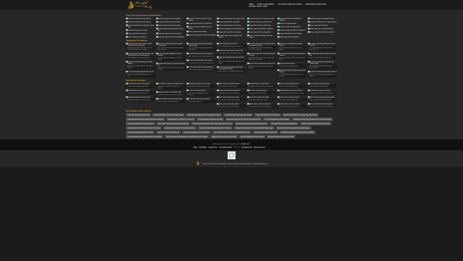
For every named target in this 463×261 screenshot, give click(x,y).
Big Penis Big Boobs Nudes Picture (252, 137)
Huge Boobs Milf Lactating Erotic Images (238, 115)
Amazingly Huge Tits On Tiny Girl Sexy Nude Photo (243, 119)
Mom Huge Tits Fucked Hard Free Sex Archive (173, 123)
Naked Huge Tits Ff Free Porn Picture (224, 137)
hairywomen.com (259, 147)
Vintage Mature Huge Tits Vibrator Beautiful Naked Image (254, 128)
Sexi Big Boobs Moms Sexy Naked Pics (284, 123)
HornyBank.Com (246, 147)
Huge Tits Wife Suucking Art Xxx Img (210, 119)
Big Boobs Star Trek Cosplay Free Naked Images (293, 128)
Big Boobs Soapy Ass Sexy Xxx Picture (281, 137)
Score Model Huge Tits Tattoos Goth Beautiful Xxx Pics (232, 132)
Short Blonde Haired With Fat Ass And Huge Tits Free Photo (212, 123)
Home (251, 4)
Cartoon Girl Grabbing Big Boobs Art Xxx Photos (215, 128)
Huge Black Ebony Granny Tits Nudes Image (168, 115)
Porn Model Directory (316, 4)
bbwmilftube (203, 147)
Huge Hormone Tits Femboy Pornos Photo (315, 123)
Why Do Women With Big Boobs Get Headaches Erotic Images (186, 137)
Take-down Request (225, 147)
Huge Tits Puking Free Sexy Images (267, 115)
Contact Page (212, 147)
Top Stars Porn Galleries (290, 4)
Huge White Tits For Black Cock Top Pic (181, 119)
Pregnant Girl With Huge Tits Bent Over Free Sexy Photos (312, 119)
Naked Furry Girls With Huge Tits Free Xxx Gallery (144, 128)
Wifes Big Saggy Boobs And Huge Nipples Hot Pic (204, 115)
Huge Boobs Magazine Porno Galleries (196, 132)
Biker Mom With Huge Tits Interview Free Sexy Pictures (145, 119)
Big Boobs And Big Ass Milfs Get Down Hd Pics (251, 123)
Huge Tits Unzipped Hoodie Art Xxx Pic (140, 132)
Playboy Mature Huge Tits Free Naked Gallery (180, 128)
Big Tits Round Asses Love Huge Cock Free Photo (300, 115)
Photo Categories (265, 4)
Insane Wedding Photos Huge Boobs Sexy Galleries (145, 137)
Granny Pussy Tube (258, 6)
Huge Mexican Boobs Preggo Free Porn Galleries (297, 132)
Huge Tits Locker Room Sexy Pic (168, 132)
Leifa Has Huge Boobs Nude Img (138, 115)
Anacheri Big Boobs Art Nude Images (277, 119)
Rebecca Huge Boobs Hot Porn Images (140, 123)
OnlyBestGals (245, 144)
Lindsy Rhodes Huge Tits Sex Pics (265, 132)
